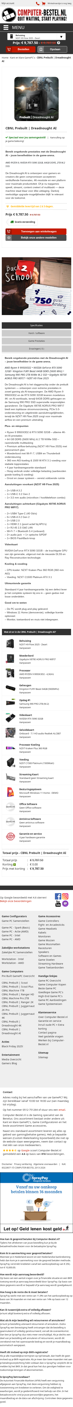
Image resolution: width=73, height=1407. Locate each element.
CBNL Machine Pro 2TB (15, 998)
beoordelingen (55, 1154)
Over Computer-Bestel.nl (53, 1017)
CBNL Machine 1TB (13, 990)
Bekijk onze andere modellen (39, 237)
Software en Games (49, 955)
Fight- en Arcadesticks (51, 924)
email (62, 1109)
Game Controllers (48, 921)
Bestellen (23, 49)
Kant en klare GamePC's (22, 57)
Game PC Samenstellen (15, 921)
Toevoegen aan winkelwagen (39, 231)
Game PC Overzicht (49, 980)
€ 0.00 (34, 864)
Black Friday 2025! (12, 1046)
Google (25, 1150)
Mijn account (8, 3)
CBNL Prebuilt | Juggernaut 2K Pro (18, 1008)
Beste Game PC (47, 988)
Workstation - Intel (13, 959)
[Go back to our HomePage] (34, 22)
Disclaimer (7, 1164)
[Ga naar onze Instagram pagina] (65, 898)
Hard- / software (37, 333)
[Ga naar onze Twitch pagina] (65, 905)
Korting (7, 864)
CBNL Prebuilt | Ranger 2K (17, 1002)
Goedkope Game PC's (50, 992)
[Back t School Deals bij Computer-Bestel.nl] (36, 286)
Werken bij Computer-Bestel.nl (51, 1042)
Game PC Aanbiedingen (52, 1000)
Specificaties (36, 325)
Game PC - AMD (11, 939)
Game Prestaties (36, 340)
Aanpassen (33, 644)
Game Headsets (47, 928)
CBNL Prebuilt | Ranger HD (18, 994)
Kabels (42, 932)
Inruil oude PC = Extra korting (51, 1026)
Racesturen (45, 948)
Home (5, 57)
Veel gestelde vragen (50, 1036)
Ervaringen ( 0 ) (36, 348)
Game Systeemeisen (50, 1004)
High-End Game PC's (50, 996)
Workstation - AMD (13, 963)
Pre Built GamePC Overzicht (18, 976)
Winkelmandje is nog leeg (59, 3)
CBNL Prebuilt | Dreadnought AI (11, 1031)
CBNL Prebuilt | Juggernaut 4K (18, 1015)
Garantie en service (49, 1021)
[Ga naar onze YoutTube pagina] (58, 905)
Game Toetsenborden (51, 967)
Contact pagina (47, 1032)
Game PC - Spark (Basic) (16, 927)
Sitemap (43, 1057)
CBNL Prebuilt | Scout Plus (17, 986)
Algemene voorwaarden (45, 1164)
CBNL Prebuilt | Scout (15, 982)
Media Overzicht (11, 1059)
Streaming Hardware (50, 963)
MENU (18, 27)
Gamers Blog (9, 1063)
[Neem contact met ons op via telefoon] (38, 3)
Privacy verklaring (23, 1164)
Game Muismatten (49, 944)
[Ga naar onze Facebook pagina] (58, 898)
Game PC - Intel (11, 935)
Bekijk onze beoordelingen (16, 901)
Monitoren (44, 936)
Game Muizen (46, 940)
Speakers (43, 952)
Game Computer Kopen (52, 984)
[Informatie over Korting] (58, 43)
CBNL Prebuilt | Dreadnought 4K (11, 1023)
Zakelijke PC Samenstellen (17, 952)
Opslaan (55, 49)
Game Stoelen (46, 959)
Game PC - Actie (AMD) (15, 931)
